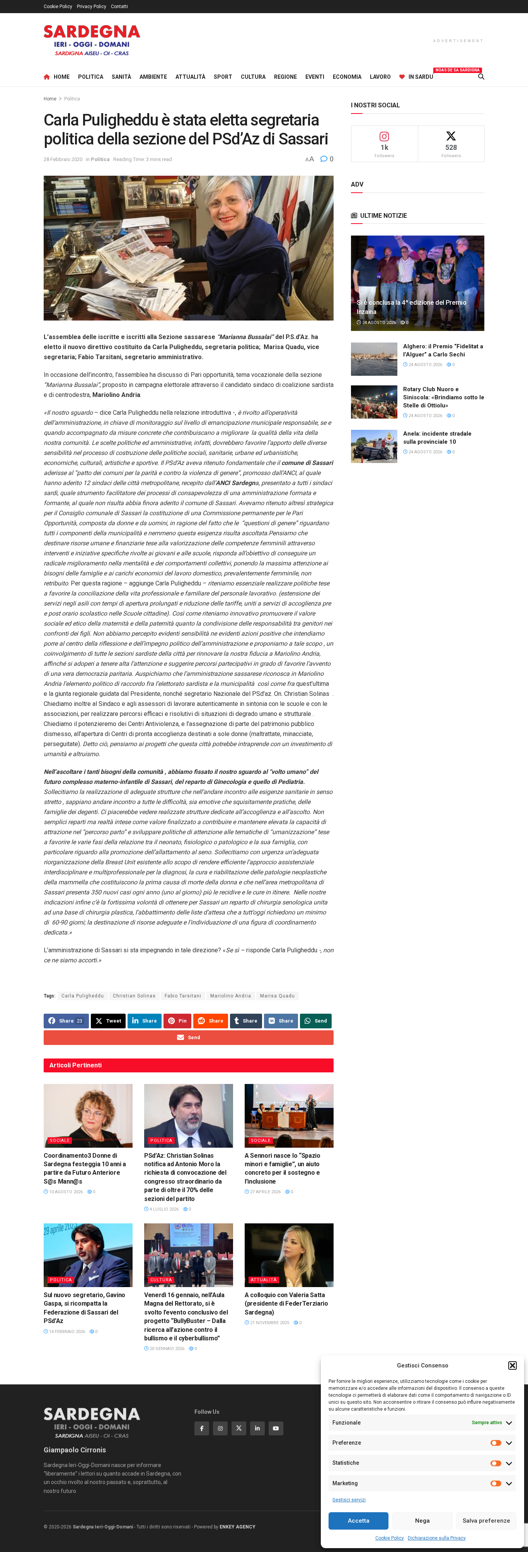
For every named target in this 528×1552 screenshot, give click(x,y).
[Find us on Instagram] (220, 1428)
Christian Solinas (134, 996)
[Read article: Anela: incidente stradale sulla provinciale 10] (374, 446)
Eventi (314, 77)
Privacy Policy (91, 6)
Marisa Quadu (277, 996)
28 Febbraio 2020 (63, 159)
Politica (90, 77)
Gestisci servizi (349, 1500)
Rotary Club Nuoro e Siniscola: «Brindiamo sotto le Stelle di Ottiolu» (443, 397)
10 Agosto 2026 (65, 1191)
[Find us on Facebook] (201, 1428)
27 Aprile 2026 (265, 1191)
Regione (285, 77)
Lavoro (380, 77)
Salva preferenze (486, 1520)
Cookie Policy (389, 1538)
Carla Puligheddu (82, 996)
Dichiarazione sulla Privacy (437, 1538)
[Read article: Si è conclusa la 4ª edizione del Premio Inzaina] (417, 283)
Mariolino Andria (230, 996)
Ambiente (153, 77)
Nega (422, 1520)
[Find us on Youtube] (276, 1428)
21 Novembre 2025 (269, 1322)
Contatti (119, 6)
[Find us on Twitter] (239, 1428)
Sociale (60, 1140)
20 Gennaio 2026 (166, 1348)
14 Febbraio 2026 (66, 1331)
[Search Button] (481, 77)
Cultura (253, 77)
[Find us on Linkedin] (257, 1428)
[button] (512, 1365)
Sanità (121, 77)
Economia (347, 77)
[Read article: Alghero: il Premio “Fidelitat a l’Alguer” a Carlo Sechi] (374, 359)
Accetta (359, 1520)
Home (62, 77)
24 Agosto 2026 (378, 322)
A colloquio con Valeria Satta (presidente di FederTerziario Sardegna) (286, 1303)
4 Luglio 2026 (163, 1209)
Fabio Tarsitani (183, 996)
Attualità (190, 77)
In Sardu (421, 75)
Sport (223, 77)
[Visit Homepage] (92, 40)
